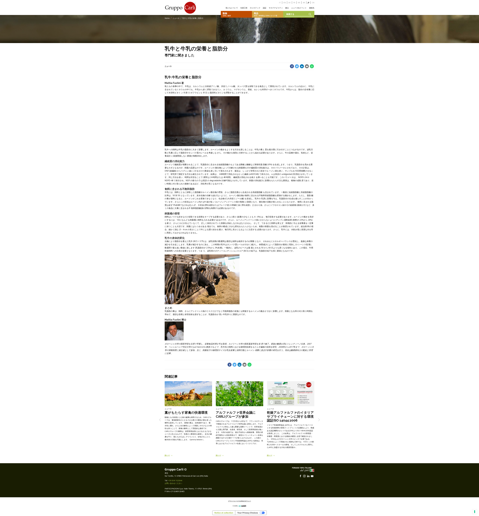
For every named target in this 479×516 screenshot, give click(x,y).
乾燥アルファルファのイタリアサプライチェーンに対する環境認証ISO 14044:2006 (290, 416)
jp (308, 2)
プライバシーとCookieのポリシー (239, 501)
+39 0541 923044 (175, 480)
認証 (264, 8)
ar (304, 2)
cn (313, 2)
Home (167, 18)
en (284, 2)
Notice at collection (223, 513)
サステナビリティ (276, 8)
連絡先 (311, 8)
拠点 (287, 8)
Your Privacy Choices (247, 513)
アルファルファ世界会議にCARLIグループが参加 (236, 414)
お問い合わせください (173, 483)
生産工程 (243, 8)
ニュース (176, 18)
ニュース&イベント (299, 8)
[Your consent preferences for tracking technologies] (474, 511)
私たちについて (232, 8)
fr (294, 2)
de (289, 2)
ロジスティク (255, 8)
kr (299, 2)
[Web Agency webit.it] (242, 506)
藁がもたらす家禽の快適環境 (186, 413)
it (280, 2)
